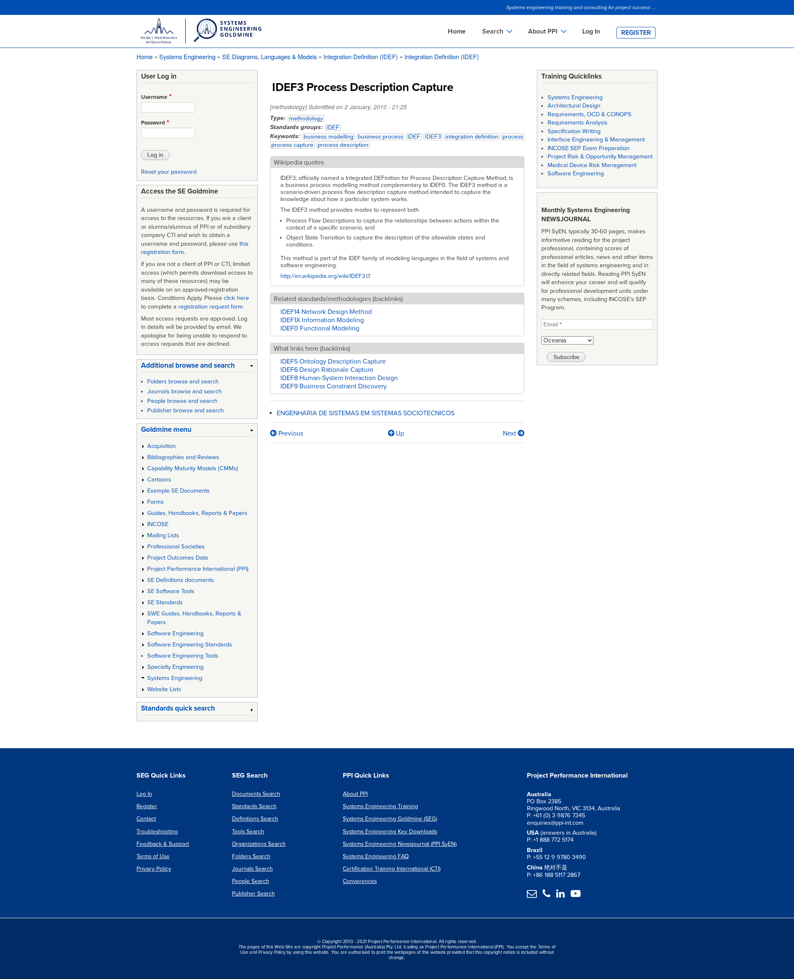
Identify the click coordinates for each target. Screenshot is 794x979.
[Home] (201, 32)
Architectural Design (574, 105)
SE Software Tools (170, 591)
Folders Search (251, 856)
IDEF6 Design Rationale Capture (326, 370)
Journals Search (252, 868)
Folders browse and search (183, 381)
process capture (292, 145)
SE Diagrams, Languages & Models (269, 56)
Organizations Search (259, 843)
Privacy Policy (153, 868)
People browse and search (182, 401)
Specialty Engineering (175, 666)
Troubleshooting (157, 831)
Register (636, 33)
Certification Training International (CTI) (391, 868)
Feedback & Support (162, 843)
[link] (197, 367)
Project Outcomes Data (177, 557)
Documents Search (256, 793)
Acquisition (161, 446)
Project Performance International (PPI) (198, 568)
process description (343, 145)
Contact (146, 818)
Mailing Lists (163, 535)
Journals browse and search (184, 391)
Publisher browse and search (185, 410)
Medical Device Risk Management (592, 165)
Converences (360, 881)
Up (400, 433)
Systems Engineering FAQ (376, 856)
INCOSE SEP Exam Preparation (588, 148)
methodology (306, 118)
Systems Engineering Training (380, 806)
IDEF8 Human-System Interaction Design (339, 378)
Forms (155, 501)
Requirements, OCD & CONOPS (589, 114)
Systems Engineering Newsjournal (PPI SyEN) (400, 843)
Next (510, 433)
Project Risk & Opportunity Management (600, 156)
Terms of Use (153, 856)
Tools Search (248, 831)
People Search (250, 881)
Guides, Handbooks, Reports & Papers (197, 513)
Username (154, 97)
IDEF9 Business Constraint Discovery (333, 386)
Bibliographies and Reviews (183, 457)
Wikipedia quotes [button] (299, 162)
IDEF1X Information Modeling (322, 320)
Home (457, 31)
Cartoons (159, 479)
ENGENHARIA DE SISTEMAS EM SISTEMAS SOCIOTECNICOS (365, 413)
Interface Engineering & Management (596, 139)
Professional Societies (176, 546)
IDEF (333, 127)
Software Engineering (175, 633)
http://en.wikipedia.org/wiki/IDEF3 (322, 276)
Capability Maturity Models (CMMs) (192, 468)
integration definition (471, 137)
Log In (591, 31)
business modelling (329, 137)
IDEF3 (433, 137)
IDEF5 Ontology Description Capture (333, 361)
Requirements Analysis (577, 122)
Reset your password (168, 171)
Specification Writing (574, 131)
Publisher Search (253, 893)
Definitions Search (255, 818)
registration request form (210, 306)
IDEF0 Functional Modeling (319, 328)
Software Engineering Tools (182, 655)
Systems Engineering (187, 56)
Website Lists (164, 689)
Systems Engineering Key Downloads (390, 831)
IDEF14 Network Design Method (326, 312)
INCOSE (157, 524)
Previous (290, 433)
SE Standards (165, 602)
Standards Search (254, 806)
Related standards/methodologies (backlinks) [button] (338, 299)
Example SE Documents (178, 490)
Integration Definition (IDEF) (360, 56)
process (512, 137)
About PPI (355, 793)
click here (236, 298)
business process (380, 137)
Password (153, 123)
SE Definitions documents (180, 580)
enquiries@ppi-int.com (555, 822)
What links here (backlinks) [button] (312, 349)
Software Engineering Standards (189, 644)
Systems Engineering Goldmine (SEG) (390, 818)
